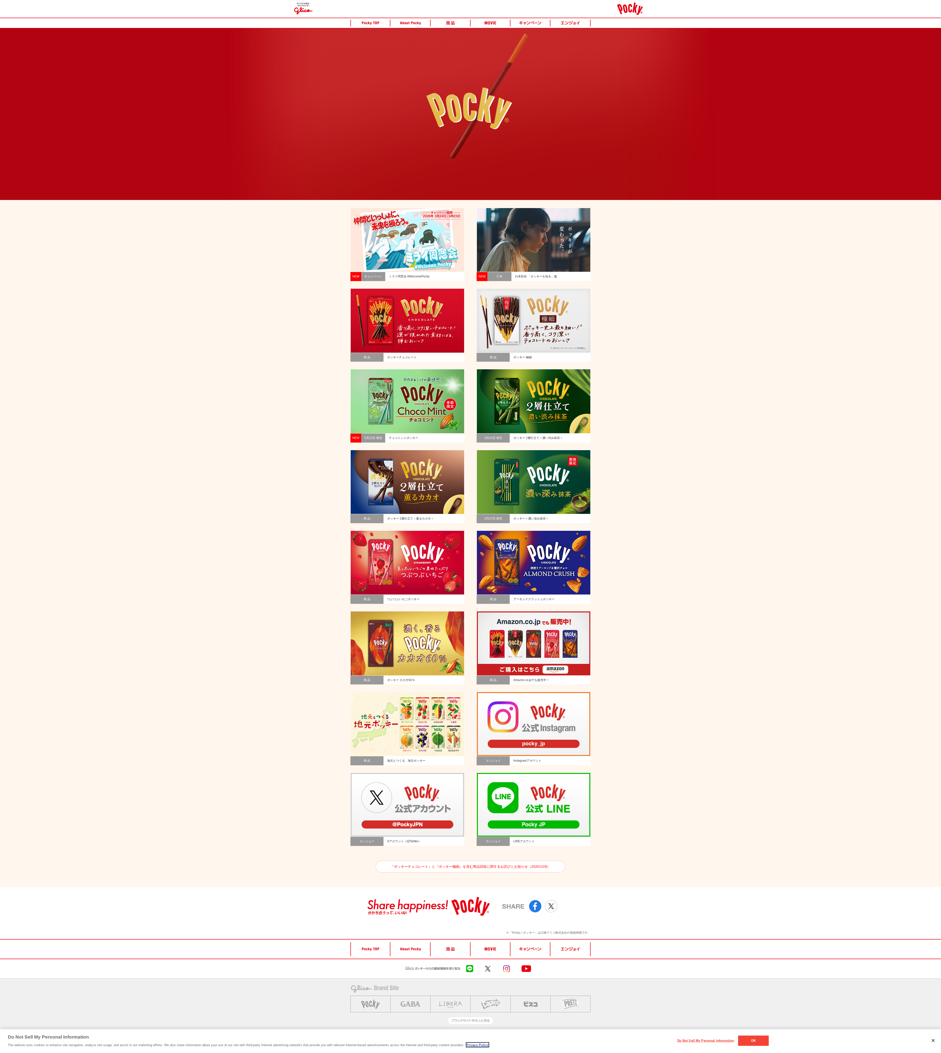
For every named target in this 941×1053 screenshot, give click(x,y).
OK (753, 1040)
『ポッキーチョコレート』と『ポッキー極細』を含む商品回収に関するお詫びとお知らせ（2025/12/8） (470, 866)
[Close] (933, 1040)
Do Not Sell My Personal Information (705, 1040)
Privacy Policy (477, 1045)
